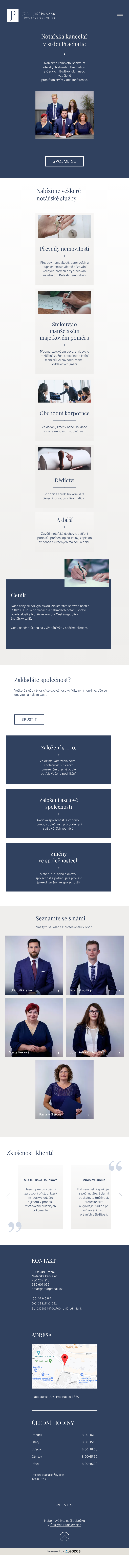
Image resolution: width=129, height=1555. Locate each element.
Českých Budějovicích (65, 1525)
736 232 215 (40, 1280)
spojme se (64, 161)
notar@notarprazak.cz (47, 1289)
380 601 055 (41, 1284)
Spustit (29, 719)
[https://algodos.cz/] (64, 1551)
